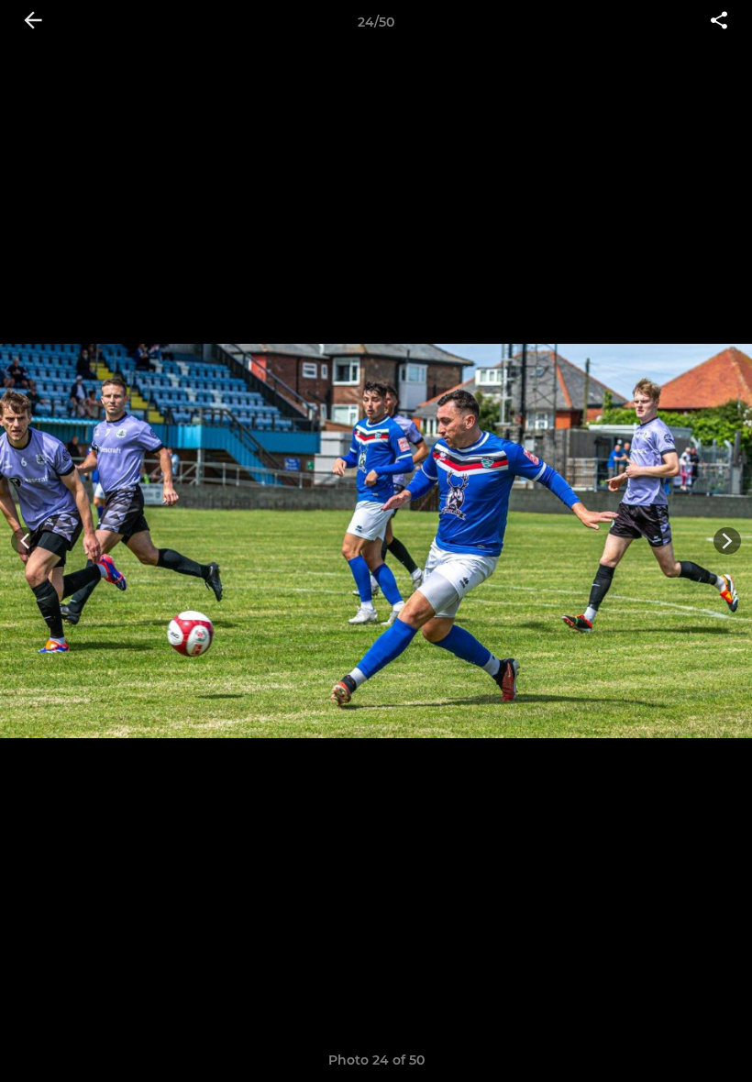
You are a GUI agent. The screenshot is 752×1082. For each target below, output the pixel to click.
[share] (719, 22)
